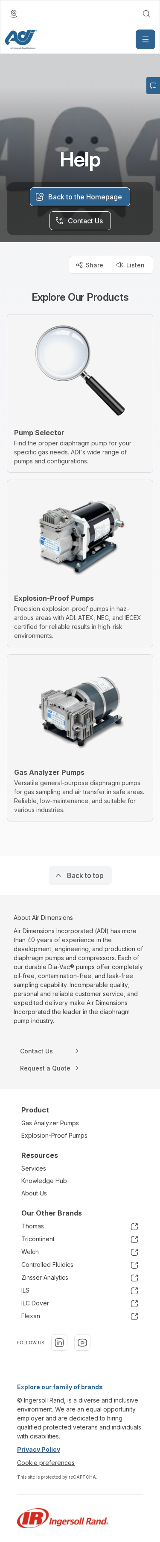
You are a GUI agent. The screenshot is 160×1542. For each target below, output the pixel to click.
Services (33, 1168)
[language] (13, 14)
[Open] (145, 39)
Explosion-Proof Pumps (54, 1135)
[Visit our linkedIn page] (59, 1342)
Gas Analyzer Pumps (50, 1123)
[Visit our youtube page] (82, 1342)
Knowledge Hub (44, 1180)
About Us (34, 1193)
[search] (146, 14)
